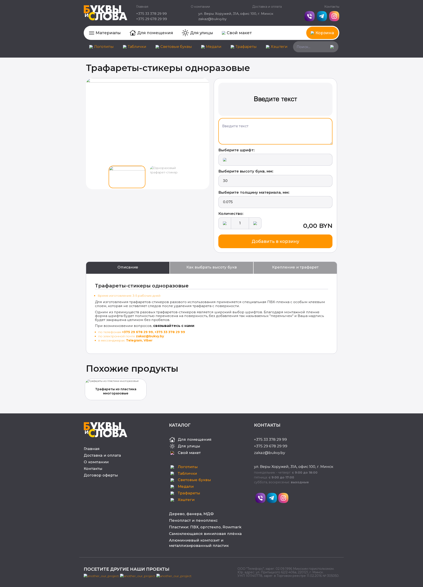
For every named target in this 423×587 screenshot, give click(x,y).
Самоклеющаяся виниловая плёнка (205, 533)
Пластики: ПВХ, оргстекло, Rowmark (205, 527)
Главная (142, 7)
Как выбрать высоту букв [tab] (211, 267)
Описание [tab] (127, 267)
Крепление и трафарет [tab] (295, 267)
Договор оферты (101, 475)
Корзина (324, 32)
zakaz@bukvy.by (212, 19)
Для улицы (201, 32)
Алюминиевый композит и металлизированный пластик (199, 543)
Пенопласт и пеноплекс (193, 520)
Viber (148, 340)
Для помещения (155, 32)
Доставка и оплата (267, 7)
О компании (200, 7)
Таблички (137, 46)
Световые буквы (176, 46)
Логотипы (104, 46)
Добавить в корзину (275, 241)
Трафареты (246, 46)
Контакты (331, 7)
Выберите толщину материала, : (253, 192)
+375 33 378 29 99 (151, 13)
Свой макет (239, 32)
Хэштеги (279, 46)
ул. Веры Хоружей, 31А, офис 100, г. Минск (235, 13)
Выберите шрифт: (236, 150)
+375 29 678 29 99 (151, 19)
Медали (213, 46)
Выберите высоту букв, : (245, 171)
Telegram (134, 340)
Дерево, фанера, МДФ (191, 514)
